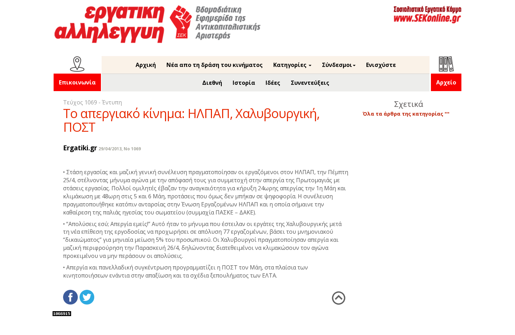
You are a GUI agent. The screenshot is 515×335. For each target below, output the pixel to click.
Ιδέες (273, 83)
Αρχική (146, 65)
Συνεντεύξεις (310, 83)
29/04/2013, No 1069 (119, 149)
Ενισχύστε (381, 65)
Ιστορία (244, 83)
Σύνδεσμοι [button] (337, 65)
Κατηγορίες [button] (290, 65)
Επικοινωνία (77, 82)
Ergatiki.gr (80, 147)
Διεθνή (212, 83)
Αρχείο (446, 82)
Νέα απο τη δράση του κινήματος (214, 65)
